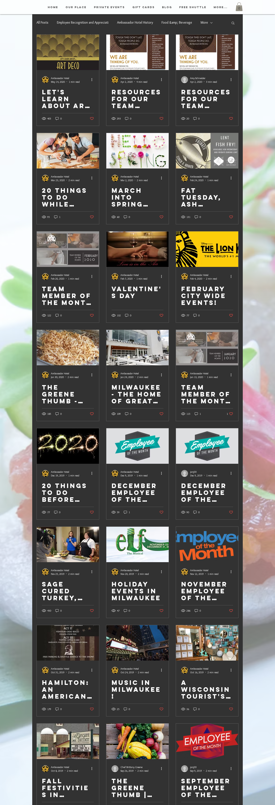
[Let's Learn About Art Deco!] (68, 52)
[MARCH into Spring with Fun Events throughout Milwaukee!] (137, 150)
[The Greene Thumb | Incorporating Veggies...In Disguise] (137, 741)
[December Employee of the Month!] (137, 446)
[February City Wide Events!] (207, 249)
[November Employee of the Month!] (207, 544)
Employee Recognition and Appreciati (82, 22)
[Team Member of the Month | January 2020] (207, 347)
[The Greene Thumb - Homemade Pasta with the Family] (68, 347)
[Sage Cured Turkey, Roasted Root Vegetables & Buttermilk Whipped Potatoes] (68, 544)
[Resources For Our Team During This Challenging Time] (207, 52)
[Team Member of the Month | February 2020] (68, 249)
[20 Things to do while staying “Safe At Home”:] (68, 150)
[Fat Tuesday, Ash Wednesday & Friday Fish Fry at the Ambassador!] (207, 150)
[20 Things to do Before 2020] (68, 446)
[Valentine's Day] (137, 249)
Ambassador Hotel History (135, 22)
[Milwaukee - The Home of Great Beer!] (137, 347)
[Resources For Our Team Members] (137, 52)
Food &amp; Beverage (177, 22)
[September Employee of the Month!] (207, 741)
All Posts (42, 22)
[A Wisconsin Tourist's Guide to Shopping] (207, 643)
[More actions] (93, 79)
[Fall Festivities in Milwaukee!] (68, 741)
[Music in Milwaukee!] (137, 643)
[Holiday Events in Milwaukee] (137, 544)
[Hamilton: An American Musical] (68, 643)
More (204, 22)
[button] (239, 6)
